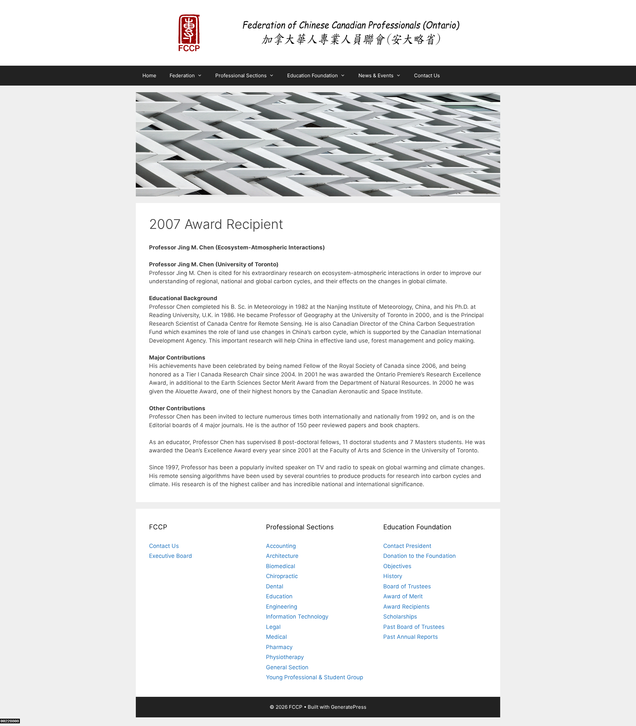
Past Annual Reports (410, 636)
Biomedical (280, 566)
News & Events (376, 75)
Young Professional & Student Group (314, 677)
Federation (182, 75)
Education (279, 596)
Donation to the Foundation (419, 556)
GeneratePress (348, 707)
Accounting (281, 546)
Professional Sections (241, 75)
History (392, 576)
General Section (287, 667)
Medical (276, 636)
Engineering (281, 606)
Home (149, 75)
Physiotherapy (285, 657)
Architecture (282, 556)
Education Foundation (312, 75)
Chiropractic (282, 576)
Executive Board (170, 556)
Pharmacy (279, 647)
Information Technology (297, 616)
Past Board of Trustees (414, 627)
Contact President (407, 546)
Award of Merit (403, 596)
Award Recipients (406, 606)
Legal (273, 627)
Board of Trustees (407, 586)
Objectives (397, 566)
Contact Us (427, 75)
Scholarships (400, 616)
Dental (274, 586)
